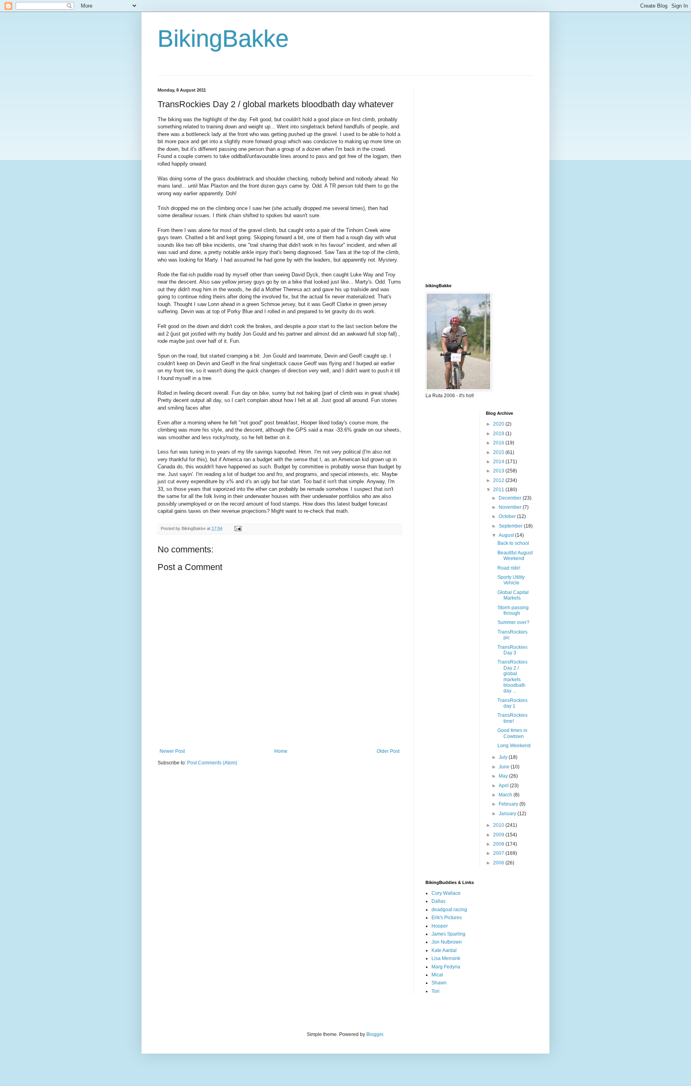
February (509, 804)
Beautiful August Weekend (515, 555)
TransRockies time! (512, 718)
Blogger (374, 1034)
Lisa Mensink (445, 958)
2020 (499, 424)
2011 (499, 489)
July (504, 757)
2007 (499, 853)
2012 (499, 480)
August (507, 535)
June (505, 767)
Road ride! (508, 568)
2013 (499, 471)
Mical (437, 975)
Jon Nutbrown (446, 942)
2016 (499, 443)
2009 (499, 835)
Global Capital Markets (513, 595)
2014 (499, 461)
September (511, 526)
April (504, 785)
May (504, 776)
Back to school (513, 543)
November (511, 507)
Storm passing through (513, 610)
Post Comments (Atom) (212, 763)
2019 (499, 433)
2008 (499, 844)
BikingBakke (223, 38)
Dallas (438, 901)
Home (281, 751)
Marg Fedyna (445, 967)
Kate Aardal (444, 950)
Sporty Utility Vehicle (511, 580)
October (508, 516)
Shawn (439, 983)
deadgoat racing (449, 909)
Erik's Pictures (446, 917)
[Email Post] (237, 528)
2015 (499, 452)
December (511, 498)
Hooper (439, 926)
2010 (499, 825)
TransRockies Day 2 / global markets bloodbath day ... (512, 676)
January (508, 813)
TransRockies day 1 (512, 703)
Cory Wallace (446, 893)
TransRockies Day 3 (512, 650)
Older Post (388, 751)
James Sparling (448, 934)
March (506, 795)
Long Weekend (514, 745)
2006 (499, 863)
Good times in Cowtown (512, 733)
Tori (435, 991)
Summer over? (513, 622)
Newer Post (172, 751)
